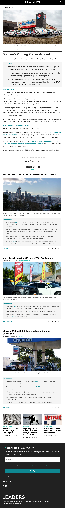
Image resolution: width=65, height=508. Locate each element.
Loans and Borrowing (24, 260)
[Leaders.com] (32, 2)
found (14, 241)
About (11, 501)
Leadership (7, 481)
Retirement (26, 426)
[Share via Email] (35, 161)
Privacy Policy (43, 465)
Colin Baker (7, 260)
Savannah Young (9, 49)
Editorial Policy (38, 501)
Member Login (46, 501)
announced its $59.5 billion (37, 387)
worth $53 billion (38, 381)
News (25, 157)
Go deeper (6, 249)
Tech (20, 177)
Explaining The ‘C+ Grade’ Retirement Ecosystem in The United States (30, 432)
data (15, 306)
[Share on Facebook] (30, 161)
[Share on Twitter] (33, 161)
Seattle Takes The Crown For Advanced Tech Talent (29, 174)
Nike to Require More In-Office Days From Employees (11, 431)
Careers (16, 501)
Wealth (5, 486)
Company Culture (7, 426)
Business (9, 7)
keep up (13, 316)
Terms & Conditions (32, 465)
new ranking (18, 222)
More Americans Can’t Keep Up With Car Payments (29, 258)
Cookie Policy (21, 501)
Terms (27, 501)
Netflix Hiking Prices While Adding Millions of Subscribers (52, 431)
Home (21, 157)
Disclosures (31, 501)
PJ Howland (7, 177)
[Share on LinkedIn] (38, 161)
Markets (21, 336)
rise (29, 311)
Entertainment (48, 426)
